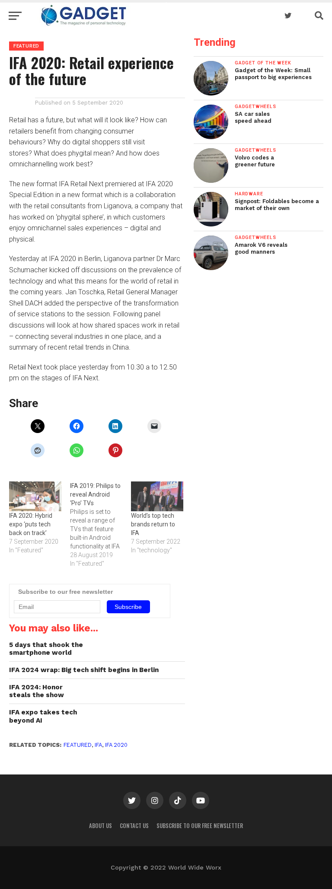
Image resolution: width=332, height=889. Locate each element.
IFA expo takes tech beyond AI (43, 716)
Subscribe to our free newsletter (199, 826)
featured (78, 745)
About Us (100, 826)
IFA (98, 745)
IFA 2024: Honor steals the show (36, 691)
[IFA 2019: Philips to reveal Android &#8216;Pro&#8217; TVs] (100, 524)
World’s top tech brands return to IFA (153, 524)
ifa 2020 (116, 745)
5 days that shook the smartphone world (46, 649)
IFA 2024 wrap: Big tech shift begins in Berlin (84, 670)
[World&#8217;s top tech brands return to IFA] (157, 496)
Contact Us (134, 826)
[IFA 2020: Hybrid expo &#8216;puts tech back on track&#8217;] (35, 496)
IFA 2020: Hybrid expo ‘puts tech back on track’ (30, 524)
